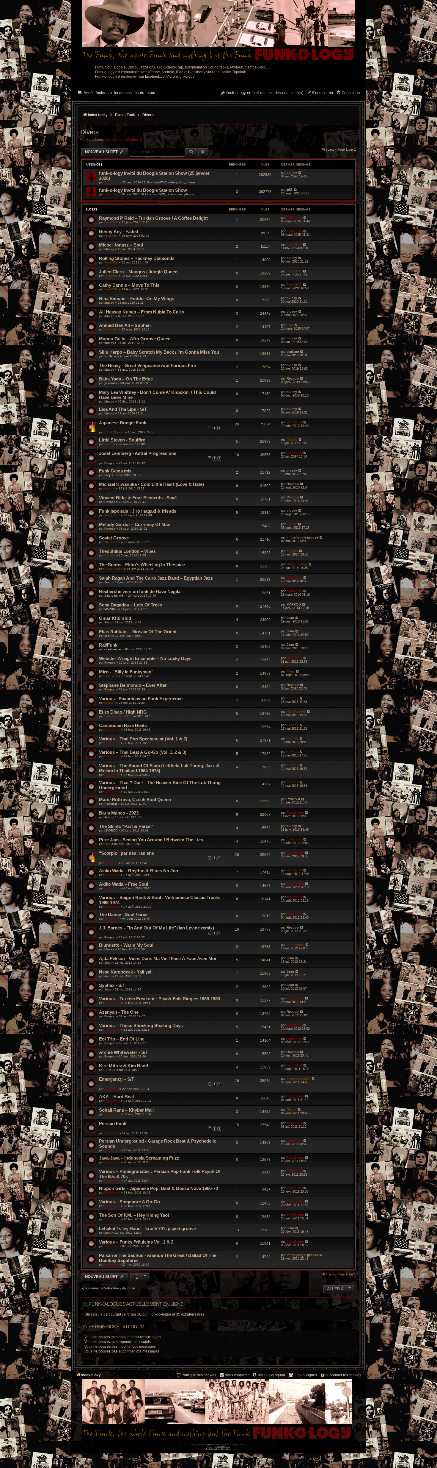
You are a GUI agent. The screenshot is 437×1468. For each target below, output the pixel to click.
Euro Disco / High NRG (123, 712)
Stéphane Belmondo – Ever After (133, 685)
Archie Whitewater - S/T (123, 1052)
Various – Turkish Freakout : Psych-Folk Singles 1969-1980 (159, 998)
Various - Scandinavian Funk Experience (141, 698)
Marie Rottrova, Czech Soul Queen (135, 799)
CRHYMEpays (114, 432)
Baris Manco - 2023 (119, 812)
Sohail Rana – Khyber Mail (126, 1110)
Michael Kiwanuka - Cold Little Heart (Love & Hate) (151, 484)
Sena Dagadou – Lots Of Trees (130, 604)
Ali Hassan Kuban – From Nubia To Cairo (141, 311)
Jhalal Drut (112, 515)
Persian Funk (112, 1123)
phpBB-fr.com (223, 1447)
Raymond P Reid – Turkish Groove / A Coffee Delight (153, 218)
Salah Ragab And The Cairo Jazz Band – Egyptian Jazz (156, 578)
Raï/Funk (108, 645)
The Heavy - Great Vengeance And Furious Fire (147, 365)
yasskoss (110, 383)
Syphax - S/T (112, 985)
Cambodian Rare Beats (123, 725)
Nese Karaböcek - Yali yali (126, 971)
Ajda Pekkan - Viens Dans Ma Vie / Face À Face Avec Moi (157, 958)
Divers (89, 132)
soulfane (110, 356)
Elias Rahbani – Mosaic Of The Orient (138, 631)
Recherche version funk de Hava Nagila (139, 591)
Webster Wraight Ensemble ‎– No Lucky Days (145, 658)
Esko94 (109, 555)
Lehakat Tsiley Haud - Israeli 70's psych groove (147, 1228)
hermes (109, 702)
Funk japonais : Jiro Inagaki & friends (137, 511)
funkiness (115, 140)
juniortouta (295, 944)
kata (290, 325)
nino (107, 843)
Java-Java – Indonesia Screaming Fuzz (139, 1157)
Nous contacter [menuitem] (236, 1375)
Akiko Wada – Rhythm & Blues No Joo (138, 870)
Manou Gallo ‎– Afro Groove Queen (135, 338)
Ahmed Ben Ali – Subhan (125, 325)
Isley (107, 475)
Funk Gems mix (115, 470)
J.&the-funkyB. (114, 595)
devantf (109, 444)
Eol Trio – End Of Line (121, 1038)
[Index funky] (218, 31)
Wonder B (133, 140)
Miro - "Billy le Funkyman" (126, 671)
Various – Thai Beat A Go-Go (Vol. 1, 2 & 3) (142, 752)
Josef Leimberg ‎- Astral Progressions (137, 453)
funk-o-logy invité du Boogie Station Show (143, 190)
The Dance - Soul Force (123, 914)
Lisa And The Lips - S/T (123, 409)
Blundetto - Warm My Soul (126, 945)
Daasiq (292, 439)
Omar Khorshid (115, 618)
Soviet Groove (114, 537)
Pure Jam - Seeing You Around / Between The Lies (151, 839)
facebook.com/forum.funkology (169, 76)
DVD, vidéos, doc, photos (177, 182)
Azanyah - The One (119, 1012)
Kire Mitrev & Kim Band (123, 1065)
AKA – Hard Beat (116, 1096)
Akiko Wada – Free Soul (123, 884)
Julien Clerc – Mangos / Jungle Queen (138, 271)
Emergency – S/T (116, 1079)
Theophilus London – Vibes (127, 551)
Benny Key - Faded (118, 231)
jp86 (290, 189)
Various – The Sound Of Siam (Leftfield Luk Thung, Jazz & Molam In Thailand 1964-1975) (159, 768)
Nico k (291, 1109)
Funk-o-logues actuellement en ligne (136, 1304)
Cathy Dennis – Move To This (129, 285)
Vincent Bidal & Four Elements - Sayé (138, 497)
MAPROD (110, 609)
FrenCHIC (111, 222)
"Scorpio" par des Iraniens (126, 853)
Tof (106, 1069)
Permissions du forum (116, 1326)
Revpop (293, 378)
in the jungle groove (302, 537)
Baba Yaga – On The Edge (126, 378)
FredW (292, 524)
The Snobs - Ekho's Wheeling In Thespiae (142, 564)
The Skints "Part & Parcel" (126, 826)
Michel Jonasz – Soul (121, 244)
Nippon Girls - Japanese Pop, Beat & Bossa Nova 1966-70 (158, 1188)
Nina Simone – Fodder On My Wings (136, 298)
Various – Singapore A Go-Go (129, 1201)
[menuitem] (348, 93)
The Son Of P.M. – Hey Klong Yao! (134, 1215)
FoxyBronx (112, 729)
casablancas (113, 649)
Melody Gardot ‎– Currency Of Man (134, 524)
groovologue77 (298, 1078)
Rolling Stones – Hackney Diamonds (137, 258)
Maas (291, 671)
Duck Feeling (113, 568)
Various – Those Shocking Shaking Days (141, 1025)
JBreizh (109, 316)
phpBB (209, 1445)
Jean (107, 582)
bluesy (292, 172)
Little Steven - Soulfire (122, 439)
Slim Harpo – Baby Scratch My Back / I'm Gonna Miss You (159, 352)
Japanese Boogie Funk (122, 422)
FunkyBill (111, 676)
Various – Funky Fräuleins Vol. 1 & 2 (136, 1241)
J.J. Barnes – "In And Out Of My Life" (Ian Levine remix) (156, 927)
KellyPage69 (113, 716)
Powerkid (110, 803)
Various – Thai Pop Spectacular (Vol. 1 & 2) (143, 738)
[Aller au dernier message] (300, 172)
